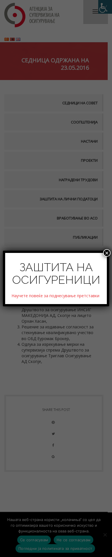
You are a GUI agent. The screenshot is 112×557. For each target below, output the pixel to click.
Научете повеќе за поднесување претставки (56, 295)
